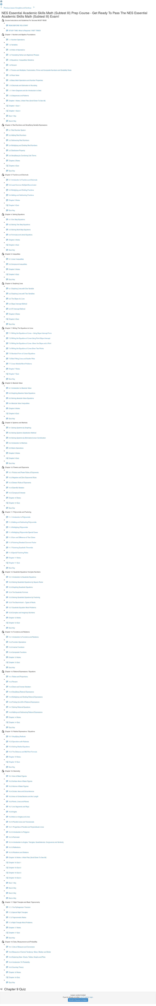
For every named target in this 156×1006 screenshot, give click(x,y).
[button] (1, 2)
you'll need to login (86, 997)
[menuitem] (1, 5)
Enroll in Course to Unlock (78, 1000)
